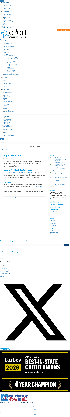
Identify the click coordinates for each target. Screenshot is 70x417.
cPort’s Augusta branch (12, 172)
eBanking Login (64, 30)
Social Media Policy (4, 271)
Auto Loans (52, 220)
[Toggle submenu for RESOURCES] (8, 89)
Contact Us (3, 258)
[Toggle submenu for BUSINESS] (7, 54)
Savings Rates (53, 211)
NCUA (24, 402)
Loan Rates (52, 213)
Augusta (9, 197)
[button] (66, 245)
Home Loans (53, 223)
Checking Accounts (54, 230)
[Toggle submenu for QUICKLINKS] (8, 11)
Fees (51, 215)
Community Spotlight (15, 197)
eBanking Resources (56, 204)
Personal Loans (53, 225)
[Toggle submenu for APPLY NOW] (8, 2)
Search (2, 139)
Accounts (53, 228)
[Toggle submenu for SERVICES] (6, 77)
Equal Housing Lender (32, 402)
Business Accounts (54, 233)
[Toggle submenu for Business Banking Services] (16, 57)
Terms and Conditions (5, 273)
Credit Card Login (55, 207)
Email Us (52, 198)
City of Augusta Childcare (28, 172)
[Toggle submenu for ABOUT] (6, 98)
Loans (52, 218)
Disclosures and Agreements (6, 270)
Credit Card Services (55, 222)
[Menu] (0, 39)
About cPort (3, 268)
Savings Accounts (54, 232)
